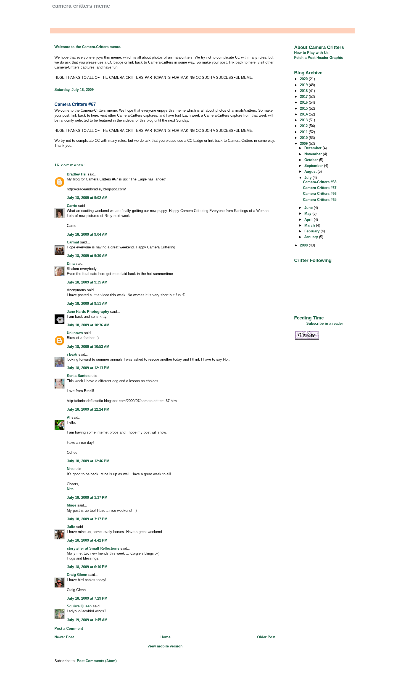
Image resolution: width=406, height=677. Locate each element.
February (312, 231)
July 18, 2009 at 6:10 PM (87, 567)
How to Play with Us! (311, 53)
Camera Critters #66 (319, 193)
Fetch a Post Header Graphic (318, 58)
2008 (304, 245)
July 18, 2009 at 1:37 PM (87, 497)
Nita (70, 469)
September (314, 166)
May (308, 213)
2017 (304, 97)
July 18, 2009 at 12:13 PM (88, 368)
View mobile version (165, 646)
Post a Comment (68, 628)
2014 (304, 114)
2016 (304, 102)
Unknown (75, 333)
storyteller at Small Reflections (93, 548)
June (309, 208)
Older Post (266, 637)
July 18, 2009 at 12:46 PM (88, 461)
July (308, 177)
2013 (304, 120)
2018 (304, 91)
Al (68, 417)
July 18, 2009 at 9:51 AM (87, 303)
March (310, 225)
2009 (304, 143)
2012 (304, 126)
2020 (304, 79)
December (313, 148)
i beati (72, 354)
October (311, 160)
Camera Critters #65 (319, 200)
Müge (71, 505)
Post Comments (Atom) (97, 661)
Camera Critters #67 (75, 104)
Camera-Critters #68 (319, 182)
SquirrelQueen (79, 606)
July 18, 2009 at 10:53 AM (88, 347)
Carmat (73, 242)
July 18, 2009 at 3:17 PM (87, 519)
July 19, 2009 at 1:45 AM (87, 620)
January (311, 237)
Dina (71, 263)
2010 (304, 138)
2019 (304, 85)
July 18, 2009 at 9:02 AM (87, 198)
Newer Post (64, 637)
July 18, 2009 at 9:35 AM (87, 282)
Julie (71, 527)
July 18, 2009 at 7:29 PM (87, 598)
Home (165, 637)
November (313, 154)
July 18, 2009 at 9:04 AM (87, 234)
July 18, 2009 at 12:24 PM (88, 409)
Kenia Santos (78, 376)
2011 (304, 132)
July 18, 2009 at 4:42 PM (87, 540)
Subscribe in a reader (324, 323)
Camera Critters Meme (81, 6)
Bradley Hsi (76, 174)
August (311, 171)
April (309, 219)
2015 (304, 108)
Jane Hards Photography (88, 311)
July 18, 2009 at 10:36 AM (88, 325)
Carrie (72, 206)
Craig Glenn (77, 575)
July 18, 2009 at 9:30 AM (87, 256)
